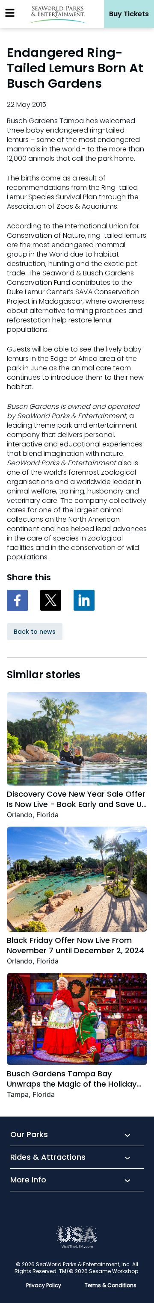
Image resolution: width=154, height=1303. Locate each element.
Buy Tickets (129, 14)
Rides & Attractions (48, 1157)
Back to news (35, 631)
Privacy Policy (43, 1285)
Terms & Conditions (110, 1285)
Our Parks (29, 1135)
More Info (28, 1180)
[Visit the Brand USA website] (77, 1246)
